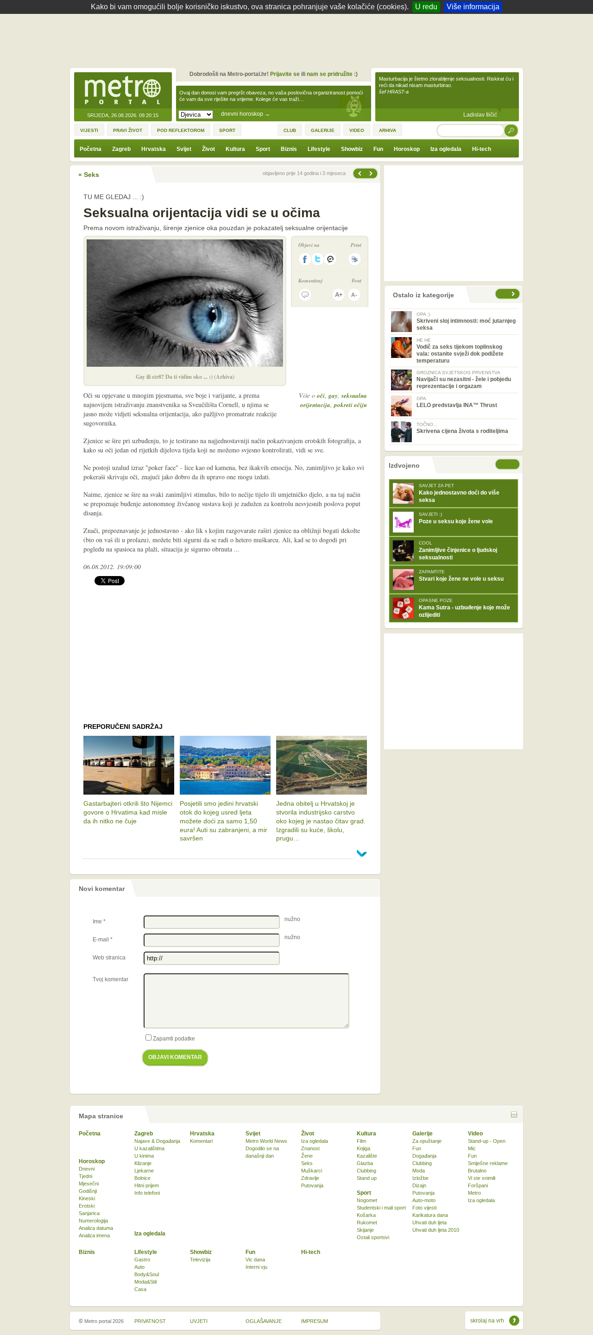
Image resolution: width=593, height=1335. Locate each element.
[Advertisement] (298, 39)
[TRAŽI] (511, 130)
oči (321, 395)
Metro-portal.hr (122, 90)
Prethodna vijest (372, 173)
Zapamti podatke (174, 1038)
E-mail (103, 939)
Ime (99, 921)
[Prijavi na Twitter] (317, 259)
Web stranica (109, 957)
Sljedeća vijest (359, 173)
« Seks (88, 174)
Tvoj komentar (110, 979)
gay (333, 395)
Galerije (422, 1133)
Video (475, 1133)
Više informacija (473, 7)
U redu (426, 7)
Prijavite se (285, 74)
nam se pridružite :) (332, 74)
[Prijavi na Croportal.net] (330, 259)
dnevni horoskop (245, 114)
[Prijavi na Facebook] (304, 259)
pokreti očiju (350, 405)
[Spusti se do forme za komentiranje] (305, 294)
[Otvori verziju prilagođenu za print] (354, 259)
